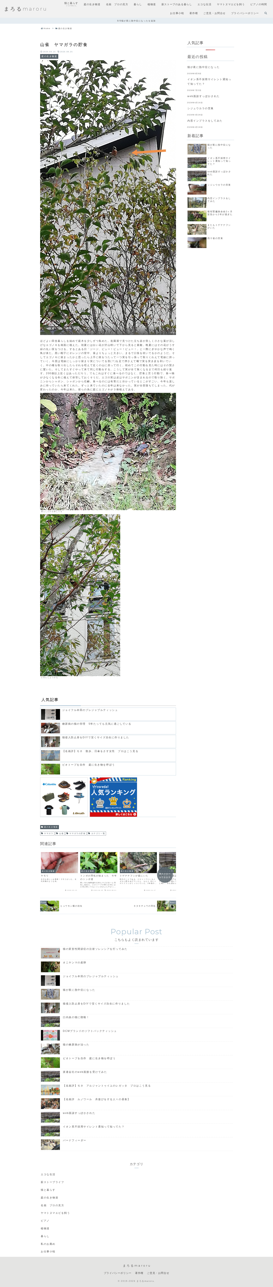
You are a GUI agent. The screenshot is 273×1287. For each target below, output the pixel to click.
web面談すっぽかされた (203, 96)
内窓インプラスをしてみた (205, 120)
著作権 (139, 1273)
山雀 (61, 833)
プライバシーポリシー (118, 1273)
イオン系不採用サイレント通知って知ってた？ (209, 81)
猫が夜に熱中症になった (203, 67)
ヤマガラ (48, 833)
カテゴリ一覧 (98, 833)
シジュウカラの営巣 (200, 108)
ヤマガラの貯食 (77, 833)
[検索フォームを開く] (265, 13)
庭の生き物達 (51, 827)
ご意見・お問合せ (158, 1273)
